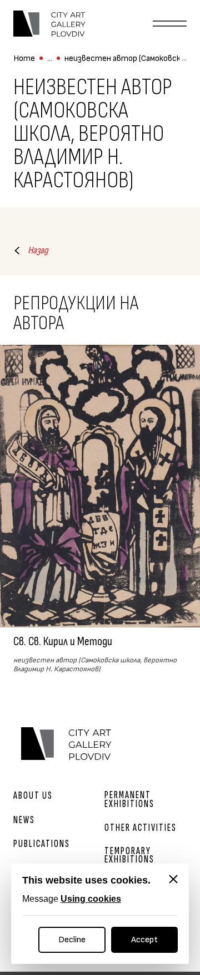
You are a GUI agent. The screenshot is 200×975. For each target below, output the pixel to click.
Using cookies (91, 898)
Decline (72, 940)
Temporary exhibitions (129, 855)
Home (24, 58)
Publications (41, 844)
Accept (144, 940)
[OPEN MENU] (170, 23)
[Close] (173, 879)
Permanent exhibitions (129, 799)
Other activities (140, 828)
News (24, 820)
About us (33, 796)
